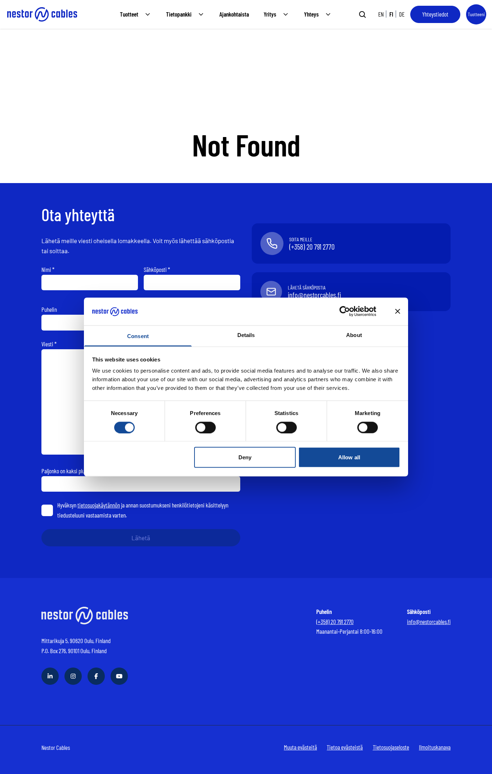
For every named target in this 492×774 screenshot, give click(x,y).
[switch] (205, 427)
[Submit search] (362, 14)
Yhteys (311, 14)
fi (391, 14)
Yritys (270, 14)
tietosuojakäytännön (98, 505)
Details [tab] (246, 335)
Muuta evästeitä (300, 747)
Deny (244, 457)
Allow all (349, 457)
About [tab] (354, 335)
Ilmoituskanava (435, 747)
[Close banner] (397, 311)
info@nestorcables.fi (429, 621)
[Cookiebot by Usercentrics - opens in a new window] (350, 311)
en (381, 14)
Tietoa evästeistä (345, 747)
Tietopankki (179, 14)
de (401, 14)
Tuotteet (129, 14)
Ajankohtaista (234, 14)
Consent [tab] (138, 336)
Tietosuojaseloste (391, 747)
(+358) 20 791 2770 (335, 621)
